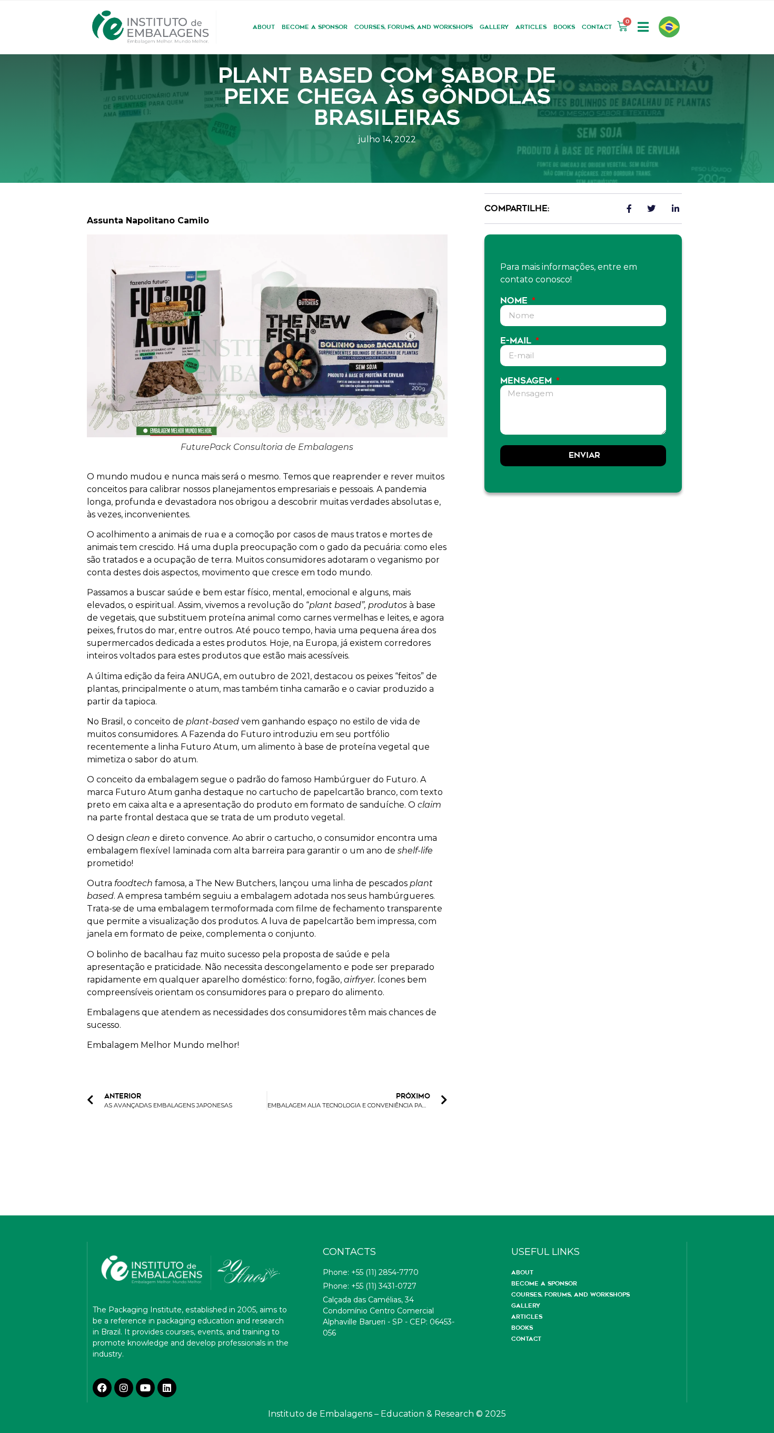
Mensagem (527, 381)
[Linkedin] (166, 1387)
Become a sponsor (315, 27)
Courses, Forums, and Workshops (413, 27)
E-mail (517, 341)
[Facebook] (102, 1387)
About (264, 27)
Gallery (494, 27)
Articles (531, 27)
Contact (597, 27)
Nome (515, 301)
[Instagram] (123, 1387)
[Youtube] (145, 1387)
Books (564, 27)
